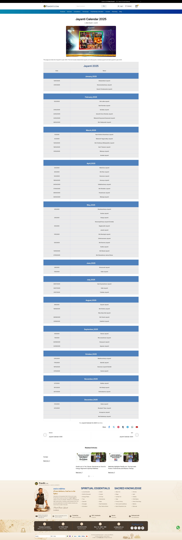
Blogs (117, 494)
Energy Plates (85, 496)
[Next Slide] (140, 1)
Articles (135, 491)
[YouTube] (142, 528)
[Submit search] (104, 6)
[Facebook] (132, 528)
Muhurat (135, 506)
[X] (135, 528)
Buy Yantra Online (103, 506)
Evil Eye (101, 496)
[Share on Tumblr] (123, 427)
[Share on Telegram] (127, 427)
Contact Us (118, 496)
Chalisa (134, 496)
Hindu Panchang (137, 501)
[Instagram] (139, 528)
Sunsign (45, 457)
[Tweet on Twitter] (114, 427)
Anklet (100, 491)
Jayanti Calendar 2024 (126, 436)
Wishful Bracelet (86, 494)
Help (117, 499)
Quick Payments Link (121, 506)
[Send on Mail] (137, 427)
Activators (84, 506)
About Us (118, 491)
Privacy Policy (119, 501)
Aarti (134, 494)
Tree (83, 499)
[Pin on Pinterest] (118, 427)
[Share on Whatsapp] (132, 427)
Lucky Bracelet (86, 491)
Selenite (84, 501)
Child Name (135, 499)
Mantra (134, 504)
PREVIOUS (51, 432)
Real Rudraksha (103, 504)
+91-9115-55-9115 (82, 527)
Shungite (84, 504)
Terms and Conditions (121, 504)
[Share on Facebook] (109, 427)
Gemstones (102, 499)
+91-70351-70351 (63, 527)
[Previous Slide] (42, 1)
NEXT (132, 432)
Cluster (101, 494)
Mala (100, 501)
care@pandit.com (119, 527)
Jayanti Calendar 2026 (55, 436)
